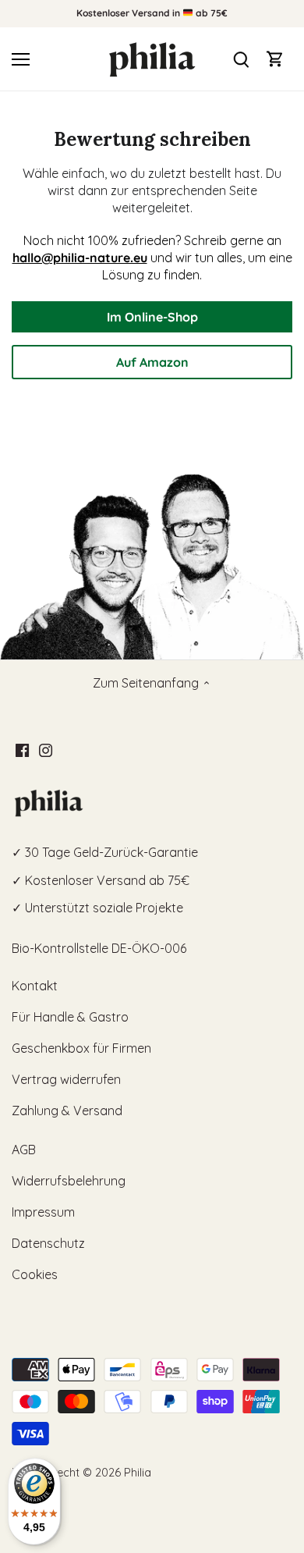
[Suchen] (241, 58)
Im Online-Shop (152, 317)
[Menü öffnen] (21, 59)
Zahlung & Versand (67, 1110)
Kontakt (35, 985)
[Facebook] (22, 749)
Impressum (43, 1212)
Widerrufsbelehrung (68, 1181)
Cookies (35, 1274)
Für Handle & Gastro (70, 1017)
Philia (137, 1473)
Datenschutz (48, 1243)
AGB (24, 1149)
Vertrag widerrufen (66, 1079)
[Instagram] (45, 749)
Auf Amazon (152, 362)
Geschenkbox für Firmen (81, 1048)
